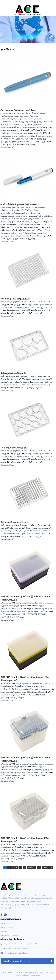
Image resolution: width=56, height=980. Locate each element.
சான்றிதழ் (4, 931)
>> (39, 867)
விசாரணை (5, 147)
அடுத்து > (31, 867)
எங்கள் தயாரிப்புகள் (7, 927)
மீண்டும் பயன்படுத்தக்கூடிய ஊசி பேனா (18, 110)
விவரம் (11, 147)
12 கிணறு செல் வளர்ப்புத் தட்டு (14, 448)
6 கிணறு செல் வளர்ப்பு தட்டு (13, 373)
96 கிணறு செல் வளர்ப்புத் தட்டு (14, 522)
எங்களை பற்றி (5, 923)
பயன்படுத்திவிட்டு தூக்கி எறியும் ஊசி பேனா (20, 204)
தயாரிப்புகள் (36, 29)
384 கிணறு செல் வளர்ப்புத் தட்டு (15, 299)
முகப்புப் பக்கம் (21, 29)
